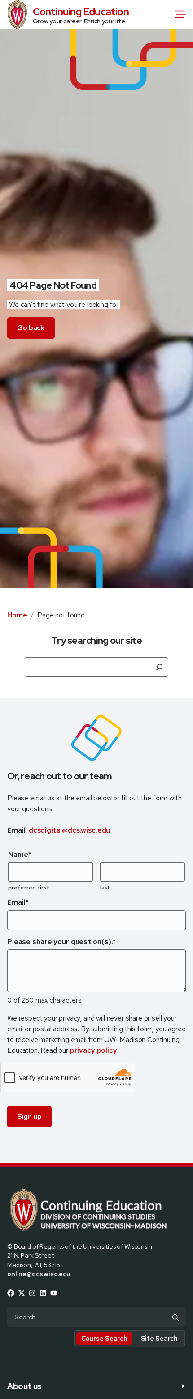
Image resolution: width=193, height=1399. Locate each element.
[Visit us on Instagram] (32, 1293)
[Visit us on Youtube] (53, 1293)
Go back (31, 327)
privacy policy (93, 1050)
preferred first (28, 887)
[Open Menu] (182, 14)
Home (17, 615)
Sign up (29, 1116)
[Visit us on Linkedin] (43, 1293)
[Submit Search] (175, 1317)
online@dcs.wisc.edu (38, 1273)
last (105, 887)
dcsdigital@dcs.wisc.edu (69, 830)
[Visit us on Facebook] (10, 1293)
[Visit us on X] (21, 1293)
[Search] (159, 667)
